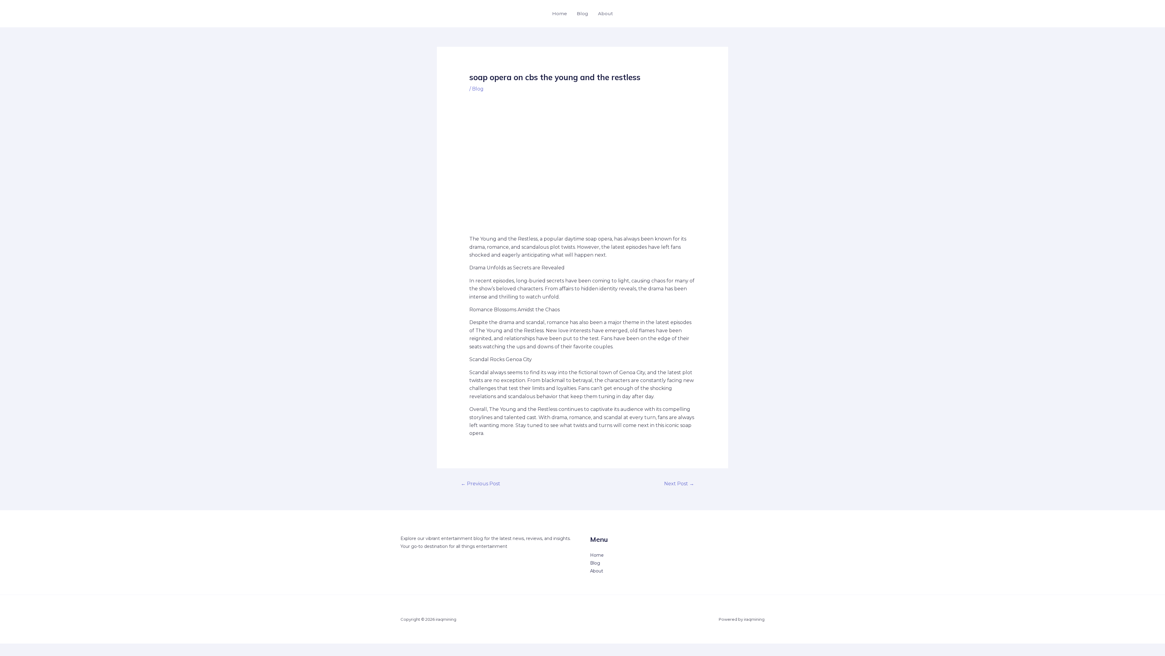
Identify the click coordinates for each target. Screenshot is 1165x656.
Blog (582, 13)
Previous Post (480, 484)
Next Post (679, 484)
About (605, 13)
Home (559, 13)
